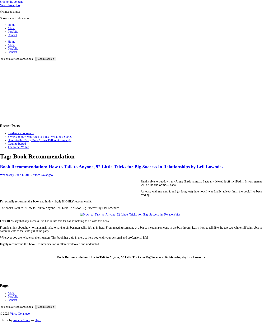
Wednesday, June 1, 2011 (15, 175)
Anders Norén (21, 320)
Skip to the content (11, 1)
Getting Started (17, 143)
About (11, 28)
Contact (12, 35)
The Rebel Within (18, 147)
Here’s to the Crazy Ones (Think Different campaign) (40, 140)
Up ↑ (38, 320)
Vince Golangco (10, 5)
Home (11, 24)
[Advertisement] (29, 92)
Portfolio (13, 31)
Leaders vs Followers (21, 133)
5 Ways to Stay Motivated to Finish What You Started (40, 136)
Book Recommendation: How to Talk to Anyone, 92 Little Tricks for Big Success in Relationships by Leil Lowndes (111, 166)
